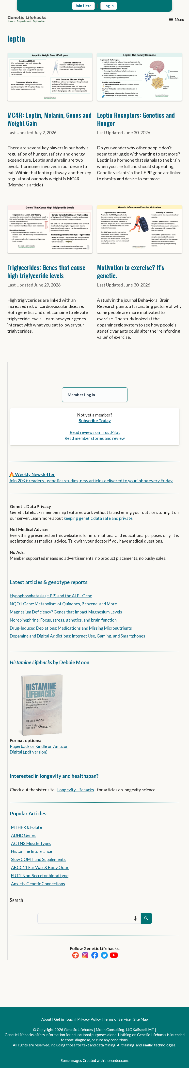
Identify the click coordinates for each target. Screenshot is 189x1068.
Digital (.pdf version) (28, 752)
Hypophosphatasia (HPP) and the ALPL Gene (51, 595)
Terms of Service (117, 1019)
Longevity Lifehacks (75, 789)
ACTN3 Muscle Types (31, 843)
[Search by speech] (135, 918)
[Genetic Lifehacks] (27, 19)
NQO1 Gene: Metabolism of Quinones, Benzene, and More (63, 603)
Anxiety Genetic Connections (38, 883)
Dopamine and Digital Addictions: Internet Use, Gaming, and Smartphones (77, 635)
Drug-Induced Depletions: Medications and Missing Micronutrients (71, 628)
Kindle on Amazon (51, 746)
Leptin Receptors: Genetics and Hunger (136, 119)
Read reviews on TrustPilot (95, 432)
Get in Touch (64, 1019)
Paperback (20, 746)
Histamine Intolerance (31, 851)
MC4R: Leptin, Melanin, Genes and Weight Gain (49, 119)
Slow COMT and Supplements (38, 859)
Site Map (140, 1019)
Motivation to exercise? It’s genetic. (130, 271)
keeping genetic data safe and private (98, 518)
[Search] (146, 918)
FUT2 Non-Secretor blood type (39, 875)
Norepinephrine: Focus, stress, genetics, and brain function (63, 620)
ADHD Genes (23, 835)
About (46, 1019)
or (32, 746)
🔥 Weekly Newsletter (32, 474)
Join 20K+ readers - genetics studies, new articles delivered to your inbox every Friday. (91, 480)
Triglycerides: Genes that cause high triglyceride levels (46, 271)
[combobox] (89, 918)
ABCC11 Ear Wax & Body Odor (40, 867)
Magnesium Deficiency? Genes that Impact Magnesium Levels (66, 611)
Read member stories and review (94, 438)
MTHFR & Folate (26, 827)
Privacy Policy (89, 1019)
